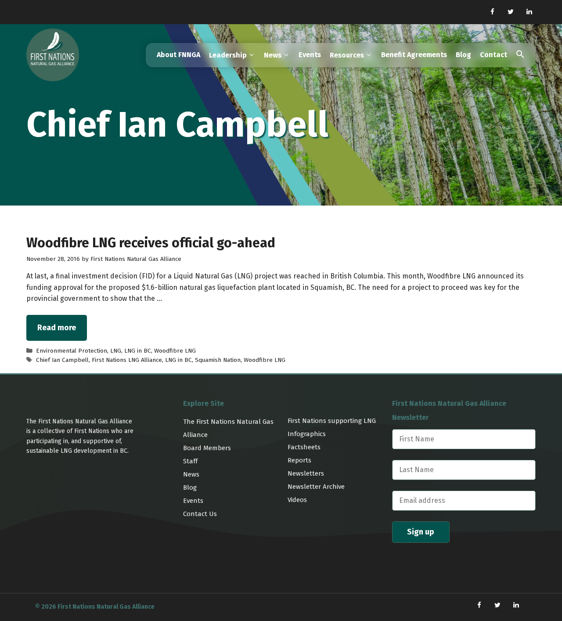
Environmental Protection (71, 350)
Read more (56, 327)
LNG (115, 350)
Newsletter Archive (316, 487)
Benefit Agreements (414, 55)
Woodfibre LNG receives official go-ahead (150, 243)
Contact (493, 55)
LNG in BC (137, 350)
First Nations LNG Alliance (127, 360)
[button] (520, 55)
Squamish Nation (218, 360)
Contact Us (200, 514)
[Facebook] (492, 12)
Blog (463, 55)
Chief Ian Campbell (62, 360)
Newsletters (306, 473)
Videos (297, 500)
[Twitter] (510, 12)
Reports (299, 460)
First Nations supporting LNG (332, 421)
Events (310, 55)
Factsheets (304, 447)
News (191, 474)
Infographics (307, 434)
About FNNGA (178, 55)
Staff (190, 461)
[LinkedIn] (529, 12)
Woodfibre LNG (175, 350)
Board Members (207, 448)
